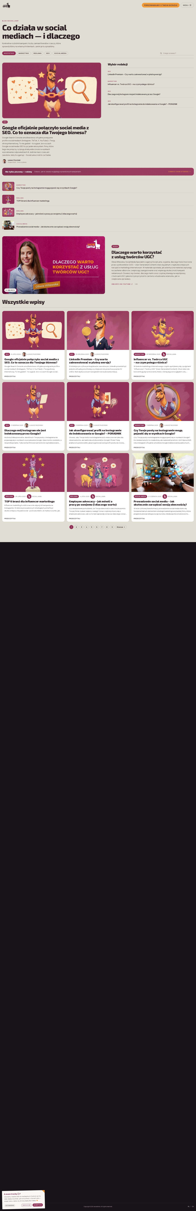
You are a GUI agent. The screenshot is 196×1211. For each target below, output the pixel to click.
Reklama (38, 53)
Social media (60, 53)
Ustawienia (9, 1205)
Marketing (24, 53)
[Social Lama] (14, 5)
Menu (186, 5)
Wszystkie (9, 53)
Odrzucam (26, 1205)
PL (189, 1206)
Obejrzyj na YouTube (121, 284)
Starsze (120, 527)
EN (193, 1206)
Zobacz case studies (178, 172)
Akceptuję (38, 1205)
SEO (48, 53)
